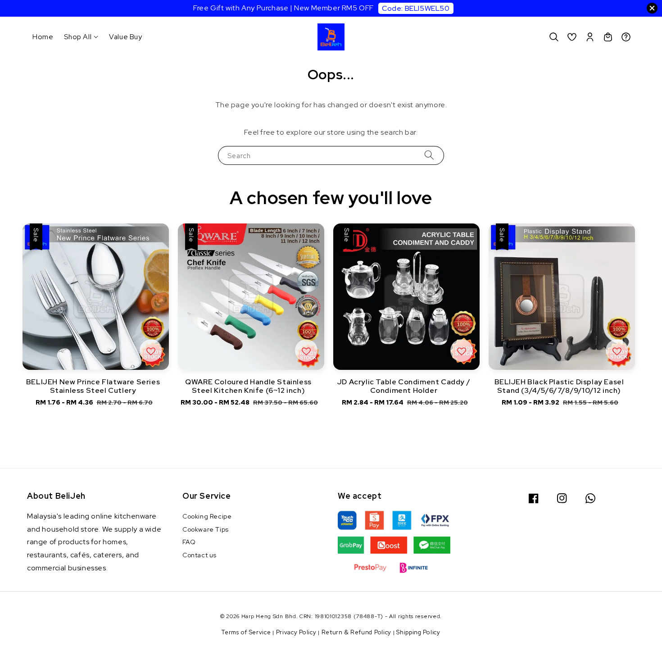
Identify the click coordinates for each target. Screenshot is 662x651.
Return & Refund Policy (356, 632)
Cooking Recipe (206, 516)
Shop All (77, 36)
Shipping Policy (418, 632)
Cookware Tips (205, 529)
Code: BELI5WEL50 (416, 8)
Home (42, 36)
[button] (554, 37)
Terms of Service (246, 632)
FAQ (189, 542)
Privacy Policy (296, 632)
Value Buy (125, 36)
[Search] (429, 155)
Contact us (199, 555)
